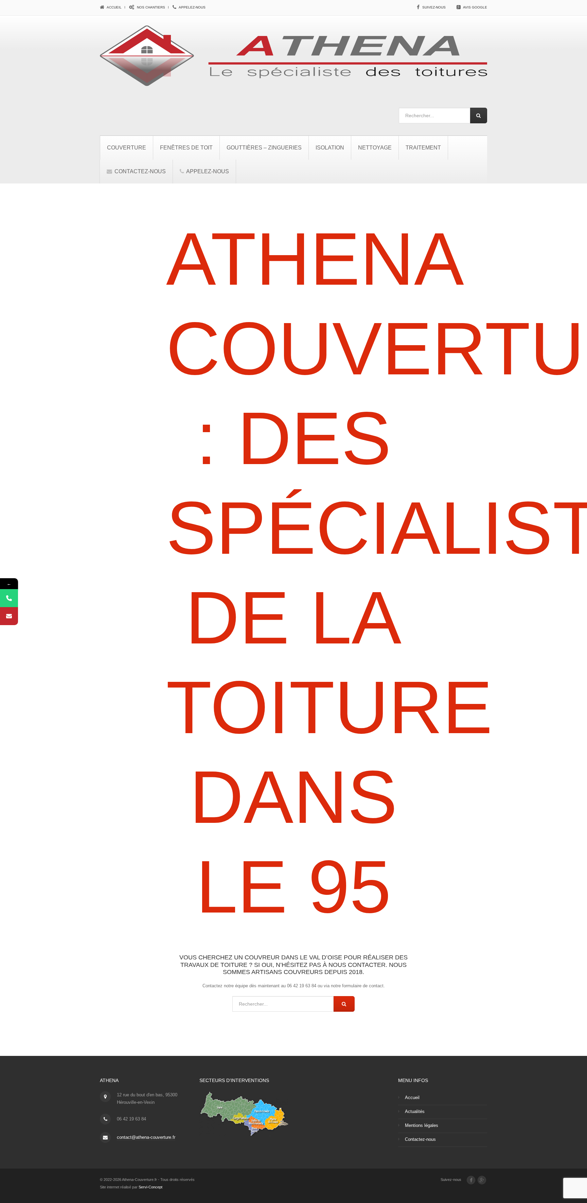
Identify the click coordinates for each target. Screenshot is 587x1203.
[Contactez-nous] (9, 616)
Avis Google (475, 7)
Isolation (330, 148)
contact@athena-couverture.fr (146, 1137)
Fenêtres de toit (186, 148)
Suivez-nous (434, 7)
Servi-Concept (150, 1187)
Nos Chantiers (150, 7)
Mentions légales (421, 1125)
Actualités (415, 1111)
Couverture (126, 148)
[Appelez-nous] (9, 598)
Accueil (114, 7)
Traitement (423, 148)
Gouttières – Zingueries (264, 148)
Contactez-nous (139, 171)
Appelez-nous (192, 7)
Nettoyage (375, 148)
